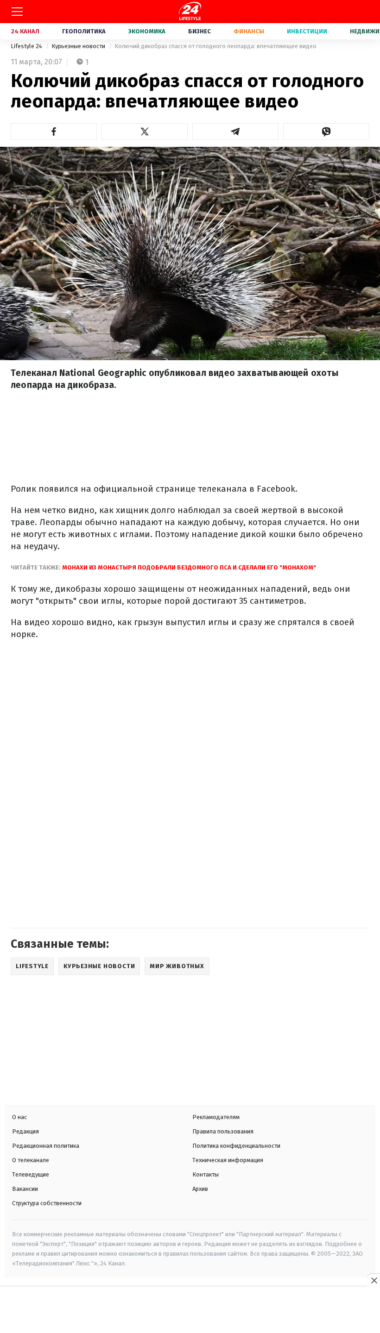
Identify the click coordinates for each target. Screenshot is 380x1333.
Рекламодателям (216, 1117)
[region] (190, 1311)
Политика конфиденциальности (236, 1145)
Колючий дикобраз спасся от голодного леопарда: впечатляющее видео (215, 46)
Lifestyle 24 (27, 46)
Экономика (146, 31)
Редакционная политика (45, 1145)
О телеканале (30, 1160)
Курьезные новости (79, 46)
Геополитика (84, 31)
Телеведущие (30, 1174)
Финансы (249, 31)
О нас (19, 1117)
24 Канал (25, 31)
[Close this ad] (373, 1280)
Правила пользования (222, 1131)
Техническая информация (227, 1160)
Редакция (25, 1131)
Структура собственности (47, 1203)
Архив (200, 1188)
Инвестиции (307, 31)
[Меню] (17, 11)
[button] (54, 131)
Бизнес (199, 31)
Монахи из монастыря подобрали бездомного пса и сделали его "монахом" (189, 567)
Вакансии (25, 1188)
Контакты (205, 1174)
